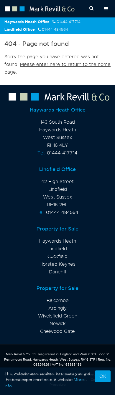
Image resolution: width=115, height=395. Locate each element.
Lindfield (57, 249)
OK (102, 376)
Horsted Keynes (57, 264)
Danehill (57, 272)
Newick (57, 324)
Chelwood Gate (57, 331)
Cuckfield (57, 256)
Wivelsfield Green (57, 316)
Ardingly (57, 308)
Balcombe (58, 301)
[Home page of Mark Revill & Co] (57, 97)
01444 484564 (55, 29)
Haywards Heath (57, 241)
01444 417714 (68, 21)
